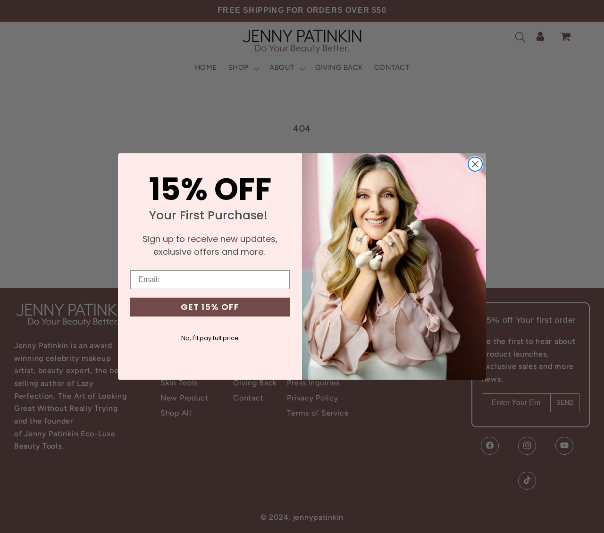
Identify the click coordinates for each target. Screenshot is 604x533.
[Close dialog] (475, 164)
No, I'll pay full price (210, 337)
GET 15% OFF (210, 307)
